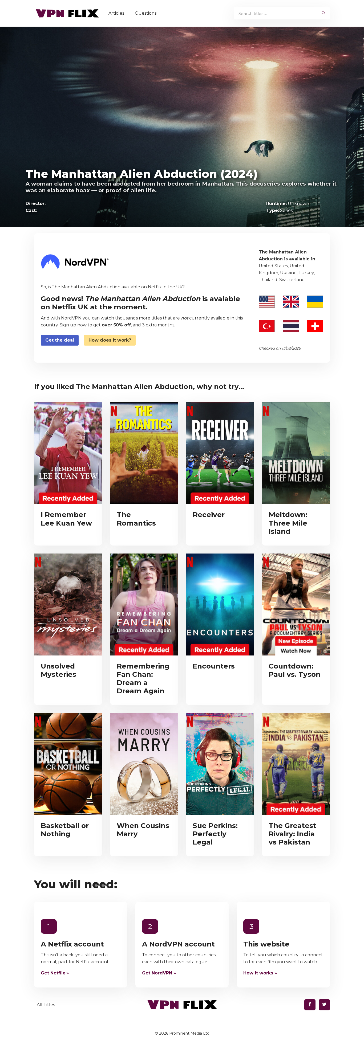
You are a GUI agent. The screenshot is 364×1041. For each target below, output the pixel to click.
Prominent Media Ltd (189, 1033)
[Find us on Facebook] (310, 1004)
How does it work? (109, 340)
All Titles (46, 1004)
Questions (145, 13)
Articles (116, 13)
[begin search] (324, 13)
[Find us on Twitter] (324, 1004)
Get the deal (59, 340)
